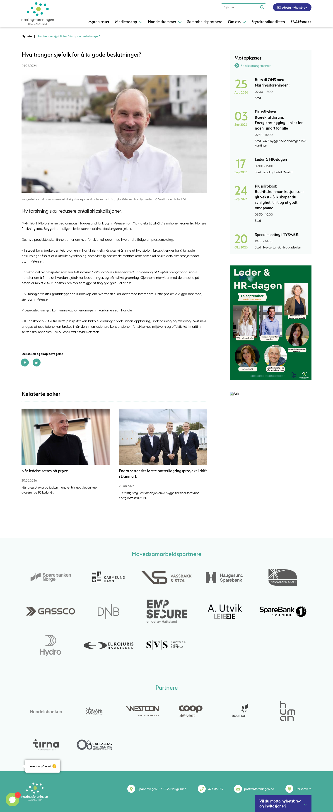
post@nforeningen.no (259, 789)
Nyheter (27, 36)
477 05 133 (215, 789)
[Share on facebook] (25, 365)
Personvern (303, 789)
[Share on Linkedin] (37, 365)
